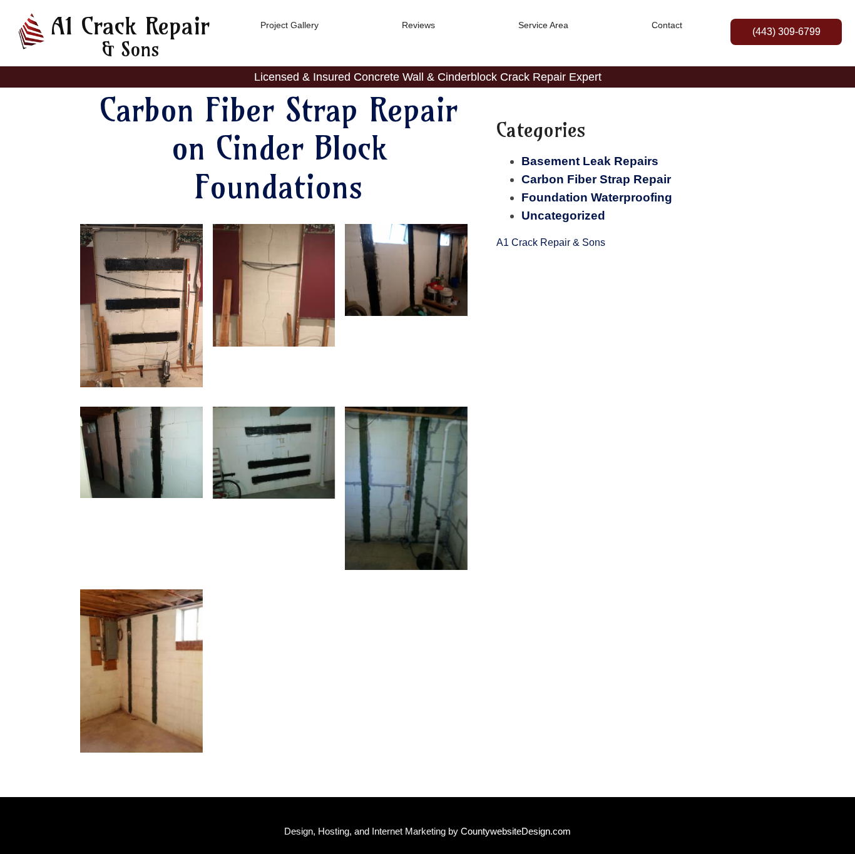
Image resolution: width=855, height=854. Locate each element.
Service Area (543, 25)
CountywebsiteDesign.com (516, 831)
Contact (667, 25)
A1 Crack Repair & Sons (550, 242)
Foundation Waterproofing (596, 197)
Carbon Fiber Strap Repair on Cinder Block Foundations (279, 148)
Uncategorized (563, 215)
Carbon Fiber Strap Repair (596, 179)
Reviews (418, 25)
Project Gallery (289, 25)
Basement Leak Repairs (589, 161)
